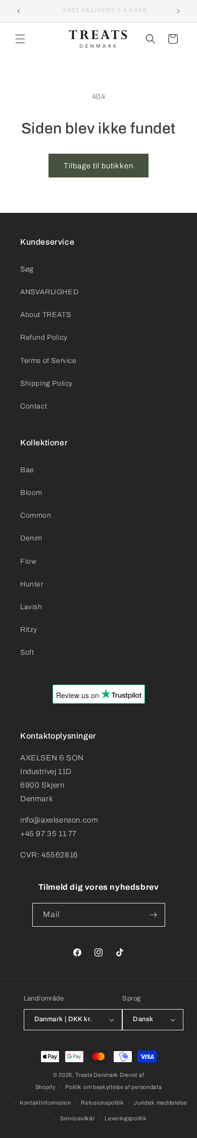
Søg (27, 269)
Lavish (31, 607)
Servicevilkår (77, 1118)
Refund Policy (44, 337)
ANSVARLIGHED (49, 292)
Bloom (31, 492)
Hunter (31, 584)
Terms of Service (48, 361)
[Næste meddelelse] (178, 11)
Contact (33, 406)
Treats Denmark (96, 1075)
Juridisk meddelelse (160, 1103)
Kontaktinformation (45, 1103)
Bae (27, 470)
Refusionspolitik (102, 1103)
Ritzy (28, 629)
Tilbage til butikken (98, 166)
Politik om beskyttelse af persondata (113, 1087)
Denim (31, 538)
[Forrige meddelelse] (19, 11)
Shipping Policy (46, 383)
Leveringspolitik (125, 1118)
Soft (27, 652)
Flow (28, 561)
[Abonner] (153, 915)
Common (36, 515)
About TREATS (45, 314)
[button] (20, 39)
